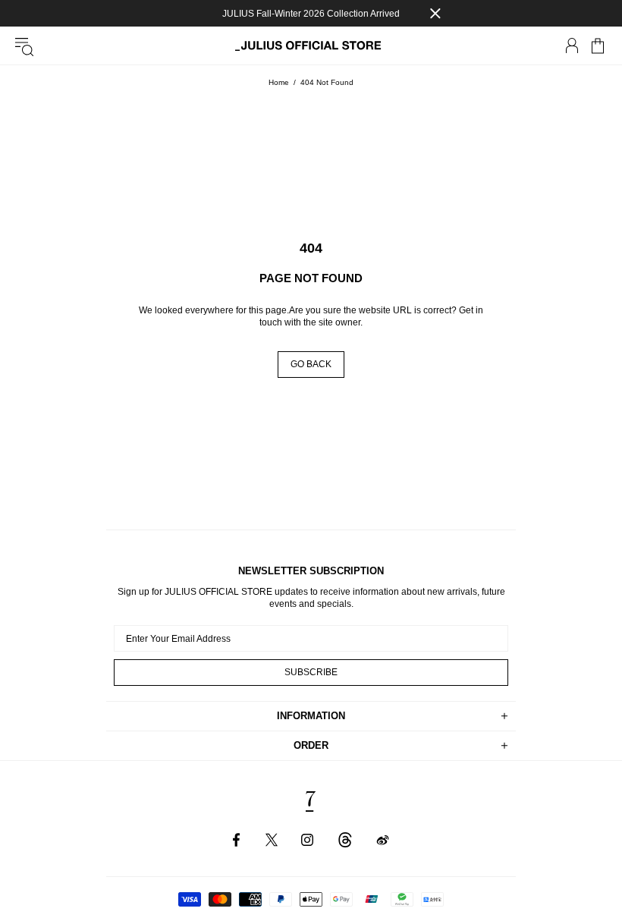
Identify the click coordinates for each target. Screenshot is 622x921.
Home (279, 82)
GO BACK (311, 364)
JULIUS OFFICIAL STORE (311, 46)
